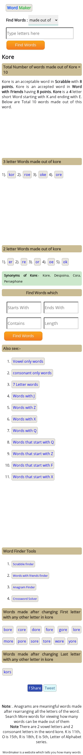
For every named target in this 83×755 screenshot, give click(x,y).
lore (76, 629)
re (24, 261)
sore (35, 641)
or (37, 261)
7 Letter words (25, 384)
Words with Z (24, 407)
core (22, 629)
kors (7, 671)
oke (43, 174)
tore (46, 641)
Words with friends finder (30, 576)
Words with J (24, 396)
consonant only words (32, 372)
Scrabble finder (23, 564)
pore (22, 641)
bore (8, 629)
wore (59, 641)
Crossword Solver (25, 599)
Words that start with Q (33, 442)
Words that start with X (33, 476)
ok (65, 261)
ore (59, 174)
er (10, 261)
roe (27, 174)
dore (36, 629)
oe (51, 261)
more (8, 641)
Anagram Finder (24, 587)
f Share (35, 688)
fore (49, 629)
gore (63, 629)
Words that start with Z (33, 453)
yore (72, 641)
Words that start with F (33, 465)
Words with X (24, 419)
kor (12, 174)
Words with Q (24, 430)
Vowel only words (28, 361)
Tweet (50, 688)
